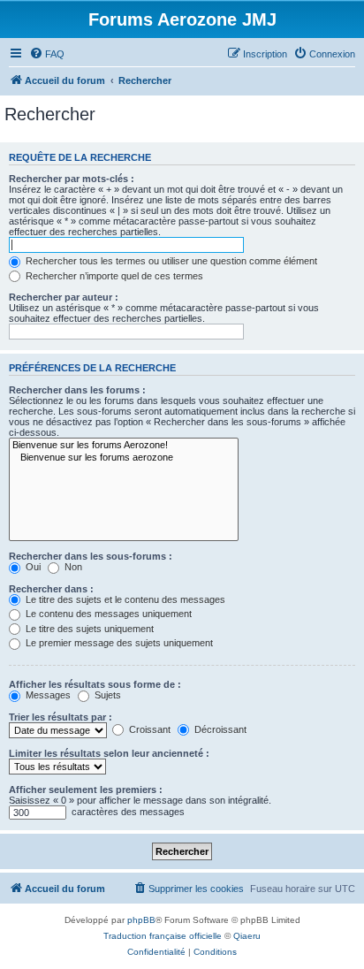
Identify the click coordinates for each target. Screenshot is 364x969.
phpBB (141, 920)
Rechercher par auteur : (63, 297)
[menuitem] (46, 54)
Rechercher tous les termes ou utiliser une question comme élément (170, 261)
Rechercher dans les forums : (77, 390)
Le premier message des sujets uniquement (118, 642)
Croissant (148, 729)
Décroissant (219, 729)
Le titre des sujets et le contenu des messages (124, 599)
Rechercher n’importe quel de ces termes (113, 276)
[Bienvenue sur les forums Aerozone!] (124, 445)
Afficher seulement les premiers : (86, 789)
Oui (32, 566)
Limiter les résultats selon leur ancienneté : (109, 753)
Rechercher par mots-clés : (71, 178)
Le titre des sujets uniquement (88, 628)
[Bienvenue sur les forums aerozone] (124, 458)
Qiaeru (247, 936)
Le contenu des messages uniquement (107, 613)
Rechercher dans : (51, 589)
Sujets (106, 695)
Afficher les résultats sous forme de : (95, 684)
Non (72, 566)
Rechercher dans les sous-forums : (90, 556)
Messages (47, 695)
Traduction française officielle (162, 936)
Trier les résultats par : (60, 717)
